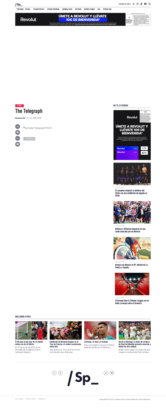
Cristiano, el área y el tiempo (96, 341)
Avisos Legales (19, 399)
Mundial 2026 (67, 9)
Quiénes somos (89, 9)
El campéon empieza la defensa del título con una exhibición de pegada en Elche (131, 193)
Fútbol (27, 9)
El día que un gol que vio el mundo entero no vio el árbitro (29, 343)
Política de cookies (31, 399)
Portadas (20, 9)
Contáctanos (41, 399)
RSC (99, 9)
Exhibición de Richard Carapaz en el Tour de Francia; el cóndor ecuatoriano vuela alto (65, 344)
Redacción (20, 118)
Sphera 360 (107, 9)
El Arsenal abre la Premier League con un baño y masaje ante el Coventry (132, 302)
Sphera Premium (53, 9)
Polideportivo (38, 9)
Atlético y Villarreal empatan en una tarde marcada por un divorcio (130, 230)
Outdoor (78, 9)
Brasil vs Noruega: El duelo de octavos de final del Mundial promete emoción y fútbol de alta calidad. (135, 344)
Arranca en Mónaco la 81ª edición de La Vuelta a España (131, 266)
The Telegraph (29, 139)
